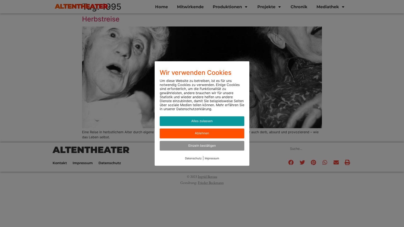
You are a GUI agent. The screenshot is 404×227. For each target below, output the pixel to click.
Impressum (212, 158)
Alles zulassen (202, 121)
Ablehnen (202, 133)
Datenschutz (193, 158)
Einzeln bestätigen (202, 146)
